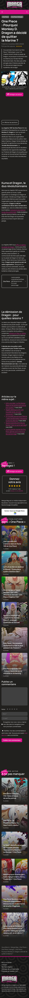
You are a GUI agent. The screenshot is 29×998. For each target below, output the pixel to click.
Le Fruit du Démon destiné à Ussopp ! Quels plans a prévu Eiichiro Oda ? (13, 569)
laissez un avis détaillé (16, 491)
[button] (27, 12)
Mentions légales (7, 967)
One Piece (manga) (16, 17)
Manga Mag (14, 947)
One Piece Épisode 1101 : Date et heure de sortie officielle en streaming (12, 671)
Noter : (4, 709)
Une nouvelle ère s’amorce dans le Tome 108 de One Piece (12, 543)
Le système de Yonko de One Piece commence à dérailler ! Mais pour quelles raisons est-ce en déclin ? (14, 929)
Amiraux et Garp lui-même (17, 333)
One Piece (5, 17)
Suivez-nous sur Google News (14, 511)
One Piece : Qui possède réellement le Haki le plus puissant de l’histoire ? (13, 645)
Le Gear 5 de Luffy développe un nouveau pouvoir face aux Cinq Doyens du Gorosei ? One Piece (14, 848)
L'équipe (4, 965)
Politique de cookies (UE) (10, 971)
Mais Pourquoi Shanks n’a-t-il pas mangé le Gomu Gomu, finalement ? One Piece (14, 876)
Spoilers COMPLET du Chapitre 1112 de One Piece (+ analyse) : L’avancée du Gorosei (11, 618)
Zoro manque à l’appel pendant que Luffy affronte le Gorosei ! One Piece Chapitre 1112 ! (12, 593)
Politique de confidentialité (10, 969)
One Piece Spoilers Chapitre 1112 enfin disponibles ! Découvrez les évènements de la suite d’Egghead (14, 902)
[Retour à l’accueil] (14, 5)
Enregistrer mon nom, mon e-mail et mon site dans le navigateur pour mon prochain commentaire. (14, 724)
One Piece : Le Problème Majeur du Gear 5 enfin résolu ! (11, 822)
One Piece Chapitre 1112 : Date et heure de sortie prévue (10, 795)
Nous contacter (7, 962)
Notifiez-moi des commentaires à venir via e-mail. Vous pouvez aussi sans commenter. (14, 733)
